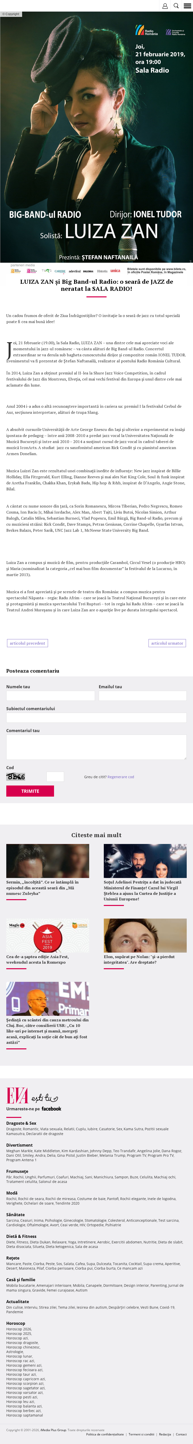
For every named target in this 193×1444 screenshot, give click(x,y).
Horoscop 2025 (18, 1333)
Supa (90, 1263)
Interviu (30, 1307)
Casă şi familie (20, 1279)
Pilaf (40, 1268)
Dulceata (103, 1263)
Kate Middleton (47, 1150)
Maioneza (27, 1268)
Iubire (92, 1128)
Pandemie (14, 1311)
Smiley (28, 1155)
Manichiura (103, 1177)
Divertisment (19, 1145)
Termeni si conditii (141, 1434)
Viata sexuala (51, 1128)
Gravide (38, 1290)
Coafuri (62, 1177)
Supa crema (153, 1263)
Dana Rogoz (171, 1150)
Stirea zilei (48, 1307)
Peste (50, 1263)
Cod (10, 767)
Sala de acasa (86, 1246)
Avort (54, 1224)
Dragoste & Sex (21, 1123)
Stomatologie (96, 1220)
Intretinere (87, 1242)
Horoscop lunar (19, 1356)
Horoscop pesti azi (21, 1397)
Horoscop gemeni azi (23, 1365)
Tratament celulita (21, 1181)
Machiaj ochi (164, 1177)
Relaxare (59, 1242)
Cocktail (135, 1263)
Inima (38, 1220)
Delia (51, 1155)
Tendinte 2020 (67, 1203)
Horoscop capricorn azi (25, 1378)
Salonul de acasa (53, 1181)
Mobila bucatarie (20, 1285)
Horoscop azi (17, 1338)
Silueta (38, 1246)
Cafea (80, 1263)
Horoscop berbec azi (23, 1410)
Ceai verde (69, 1224)
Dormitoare (112, 1285)
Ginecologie (73, 1220)
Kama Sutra (133, 1128)
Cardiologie (15, 1224)
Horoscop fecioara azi (24, 1369)
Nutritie (150, 1242)
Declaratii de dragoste (44, 1133)
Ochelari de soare (39, 1203)
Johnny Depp (101, 1150)
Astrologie (14, 1351)
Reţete (12, 1258)
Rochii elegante (133, 1198)
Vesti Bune (149, 1307)
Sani (88, 1177)
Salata (69, 1263)
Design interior (136, 1285)
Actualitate (17, 1301)
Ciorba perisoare (59, 1268)
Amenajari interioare (53, 1285)
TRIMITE (30, 791)
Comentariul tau (23, 730)
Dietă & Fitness (21, 1236)
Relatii (69, 1128)
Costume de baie (91, 1198)
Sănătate (15, 1214)
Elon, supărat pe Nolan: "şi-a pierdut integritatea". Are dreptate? (139, 959)
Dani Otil (13, 1155)
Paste (27, 1263)
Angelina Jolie (148, 1150)
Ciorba (38, 1263)
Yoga (72, 1242)
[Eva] (15, 6)
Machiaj (76, 1177)
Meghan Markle (19, 1150)
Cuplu (81, 1128)
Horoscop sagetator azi (25, 1388)
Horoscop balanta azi (24, 1406)
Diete (10, 1242)
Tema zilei (66, 1307)
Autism (81, 1290)
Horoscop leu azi (20, 1401)
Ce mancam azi (130, 1268)
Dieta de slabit (170, 1242)
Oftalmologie (38, 1224)
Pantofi (113, 1198)
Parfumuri (46, 1177)
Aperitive (172, 1263)
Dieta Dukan (40, 1242)
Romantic (31, 1128)
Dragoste (13, 1128)
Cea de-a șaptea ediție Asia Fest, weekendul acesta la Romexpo (37, 959)
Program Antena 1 (21, 1159)
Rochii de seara (31, 1198)
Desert (11, 1268)
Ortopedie (95, 1224)
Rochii (18, 1177)
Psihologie (53, 1220)
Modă (12, 1193)
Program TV (136, 1155)
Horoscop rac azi (20, 1360)
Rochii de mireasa (60, 1198)
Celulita (146, 1177)
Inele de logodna (162, 1198)
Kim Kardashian (75, 1150)
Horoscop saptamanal (24, 1415)
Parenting (159, 1285)
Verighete (14, 1203)
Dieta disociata (18, 1246)
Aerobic (103, 1242)
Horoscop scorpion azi (24, 1383)
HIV (82, 1224)
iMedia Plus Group (53, 1430)
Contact (181, 1434)
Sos (59, 1263)
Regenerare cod (121, 776)
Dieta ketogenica (60, 1246)
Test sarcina (168, 1220)
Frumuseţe (17, 1171)
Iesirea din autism (92, 1307)
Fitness (22, 1242)
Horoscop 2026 (18, 1329)
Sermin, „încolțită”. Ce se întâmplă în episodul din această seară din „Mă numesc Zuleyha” (42, 887)
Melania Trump (112, 1155)
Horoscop (15, 1323)
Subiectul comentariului (30, 708)
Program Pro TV (161, 1155)
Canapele (94, 1285)
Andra (40, 1155)
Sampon (121, 1177)
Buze (134, 1177)
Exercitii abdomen (127, 1242)
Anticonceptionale (141, 1220)
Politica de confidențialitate (105, 1434)
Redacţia (165, 1434)
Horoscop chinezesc (23, 1347)
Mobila (78, 1285)
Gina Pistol (66, 1155)
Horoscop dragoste (22, 1342)
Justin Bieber (87, 1155)
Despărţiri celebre (124, 1307)
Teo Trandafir (124, 1150)
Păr (9, 1177)
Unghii (30, 1177)
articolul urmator (167, 643)
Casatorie (107, 1128)
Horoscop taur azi (21, 1374)
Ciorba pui (84, 1268)
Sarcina (12, 1220)
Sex (119, 1128)
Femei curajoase (60, 1290)
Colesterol (116, 1220)
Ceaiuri (26, 1220)
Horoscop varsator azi (24, 1392)
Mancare (13, 1263)
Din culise (14, 1307)
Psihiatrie (113, 1224)
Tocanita (120, 1263)
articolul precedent (27, 643)
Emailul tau (110, 686)
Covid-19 (167, 1307)
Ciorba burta (105, 1268)
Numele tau (18, 686)
